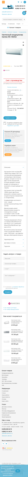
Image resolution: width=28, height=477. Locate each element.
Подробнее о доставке (13, 125)
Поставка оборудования (8, 411)
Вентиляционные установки (9, 383)
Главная (4, 32)
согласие (9, 468)
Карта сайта (5, 401)
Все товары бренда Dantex (12, 309)
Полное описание (12, 87)
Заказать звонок (7, 14)
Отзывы (4, 399)
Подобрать (8, 154)
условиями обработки (18, 287)
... (22, 23)
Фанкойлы (4, 377)
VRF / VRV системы (7, 381)
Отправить (8, 292)
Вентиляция (5, 375)
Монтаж (4, 409)
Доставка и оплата (7, 407)
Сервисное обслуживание (9, 413)
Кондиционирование (7, 373)
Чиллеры (4, 379)
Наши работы (5, 395)
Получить (8, 140)
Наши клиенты (6, 397)
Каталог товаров (12, 32)
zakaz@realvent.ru (7, 12)
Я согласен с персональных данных (14, 287)
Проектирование (6, 417)
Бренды (4, 24)
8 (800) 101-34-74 (20, 8)
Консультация (5, 415)
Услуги (18, 24)
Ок (18, 471)
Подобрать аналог (10, 118)
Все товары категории (10, 307)
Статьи (4, 393)
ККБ (3, 385)
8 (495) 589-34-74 (20, 6)
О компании (11, 24)
